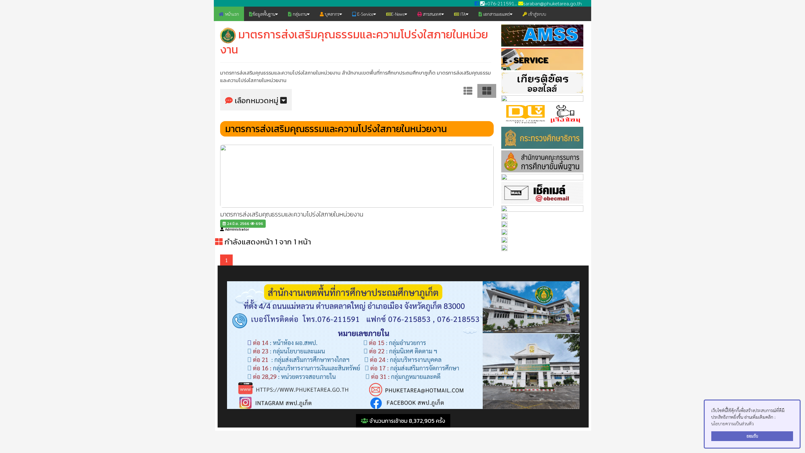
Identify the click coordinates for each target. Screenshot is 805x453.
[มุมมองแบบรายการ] (467, 90)
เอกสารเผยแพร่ (496, 14)
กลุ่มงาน (299, 14)
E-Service (364, 14)
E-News (397, 14)
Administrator (236, 229)
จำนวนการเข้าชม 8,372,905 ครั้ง (406, 421)
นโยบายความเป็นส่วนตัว (732, 423)
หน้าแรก (231, 14)
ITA (462, 14)
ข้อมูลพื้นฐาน (264, 14)
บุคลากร (331, 14)
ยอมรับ (752, 436)
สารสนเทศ (431, 14)
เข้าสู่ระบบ (536, 14)
